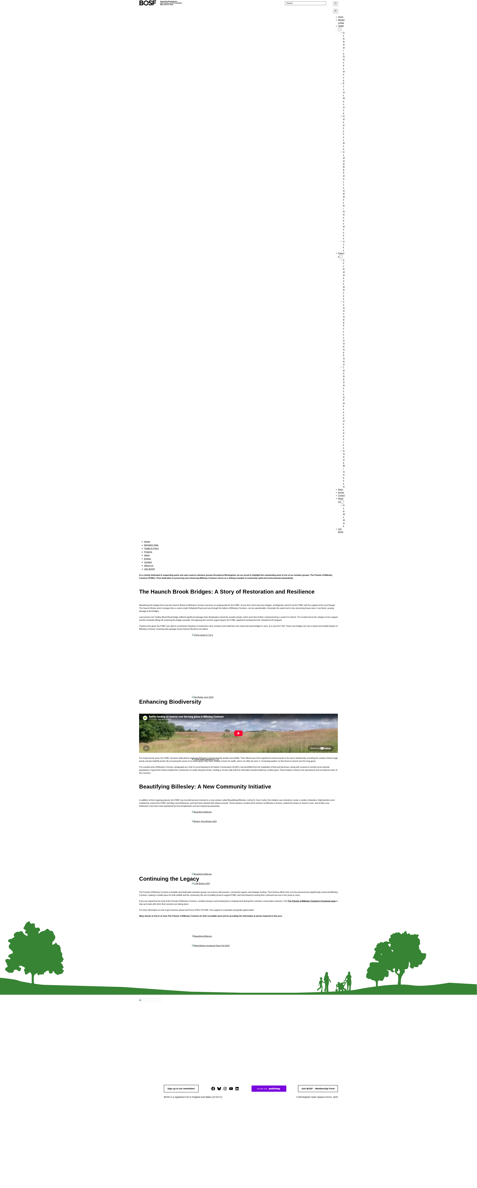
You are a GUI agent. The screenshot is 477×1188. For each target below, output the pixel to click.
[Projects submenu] (340, 257)
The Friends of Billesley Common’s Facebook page (312, 901)
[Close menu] (335, 11)
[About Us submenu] (342, 502)
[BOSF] (161, 5)
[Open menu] (335, 3)
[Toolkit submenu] (339, 29)
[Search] (328, 3)
